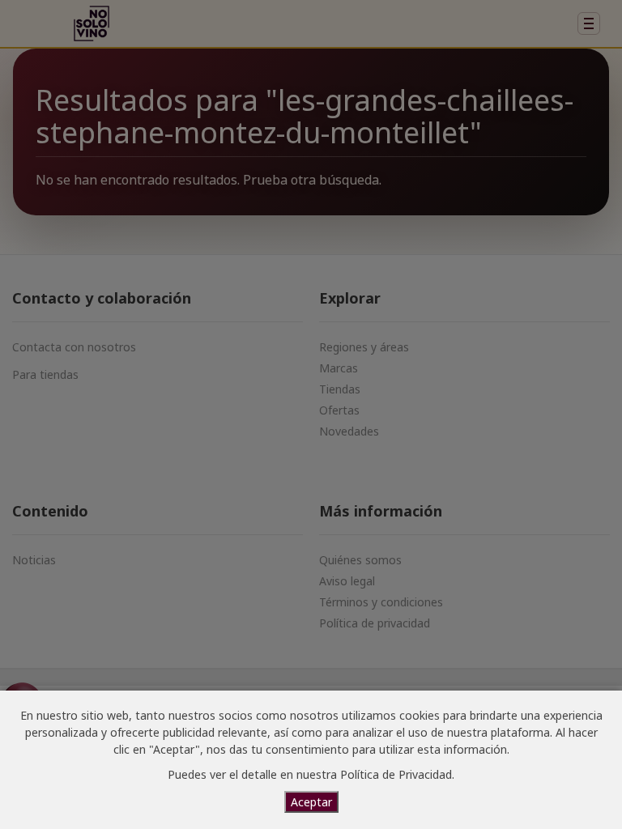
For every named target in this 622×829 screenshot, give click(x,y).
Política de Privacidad (396, 774)
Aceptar (311, 802)
